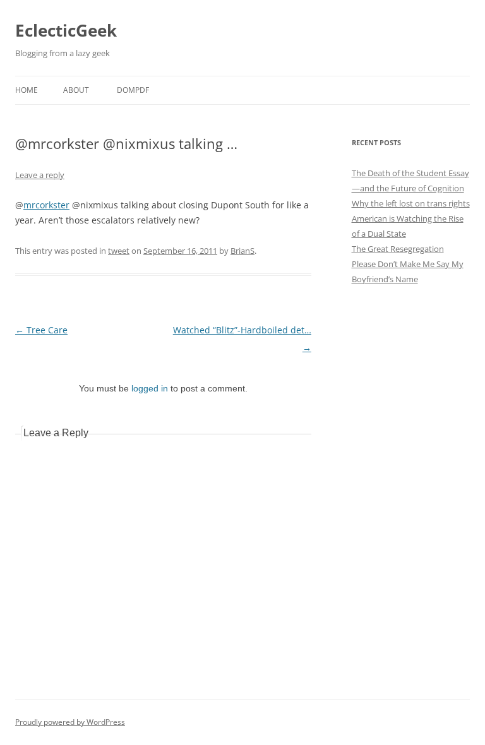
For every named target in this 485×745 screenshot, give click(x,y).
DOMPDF (133, 90)
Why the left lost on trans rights (411, 203)
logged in (149, 388)
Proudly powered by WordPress (70, 722)
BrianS (242, 250)
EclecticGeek (66, 30)
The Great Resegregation (398, 248)
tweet (118, 250)
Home (26, 90)
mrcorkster (46, 205)
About (76, 90)
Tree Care (41, 330)
